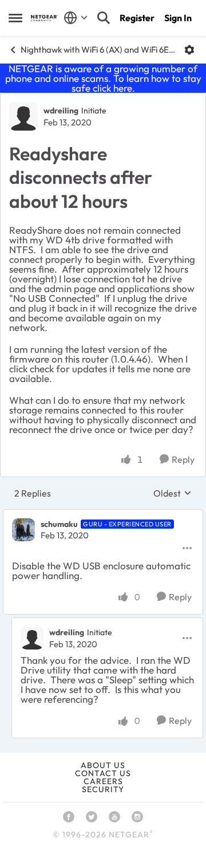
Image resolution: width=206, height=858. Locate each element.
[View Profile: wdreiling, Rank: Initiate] (23, 116)
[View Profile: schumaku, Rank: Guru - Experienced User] (23, 529)
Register (137, 17)
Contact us (103, 773)
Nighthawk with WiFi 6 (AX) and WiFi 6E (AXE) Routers (98, 49)
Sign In (178, 17)
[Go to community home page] (44, 18)
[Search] (103, 18)
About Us (103, 765)
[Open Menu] (189, 50)
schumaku (59, 524)
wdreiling (60, 111)
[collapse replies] (103, 515)
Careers (103, 781)
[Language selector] (76, 17)
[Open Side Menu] (15, 17)
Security (103, 789)
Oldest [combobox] (172, 493)
